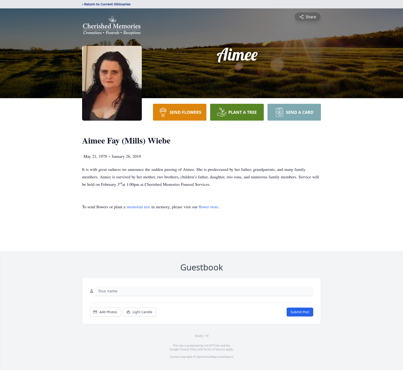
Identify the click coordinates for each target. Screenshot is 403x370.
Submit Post (300, 312)
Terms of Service (214, 349)
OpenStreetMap (206, 357)
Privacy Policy (188, 349)
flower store (208, 206)
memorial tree (138, 206)
